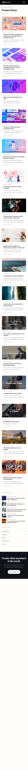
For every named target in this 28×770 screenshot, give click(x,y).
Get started (13, 572)
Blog (3, 7)
